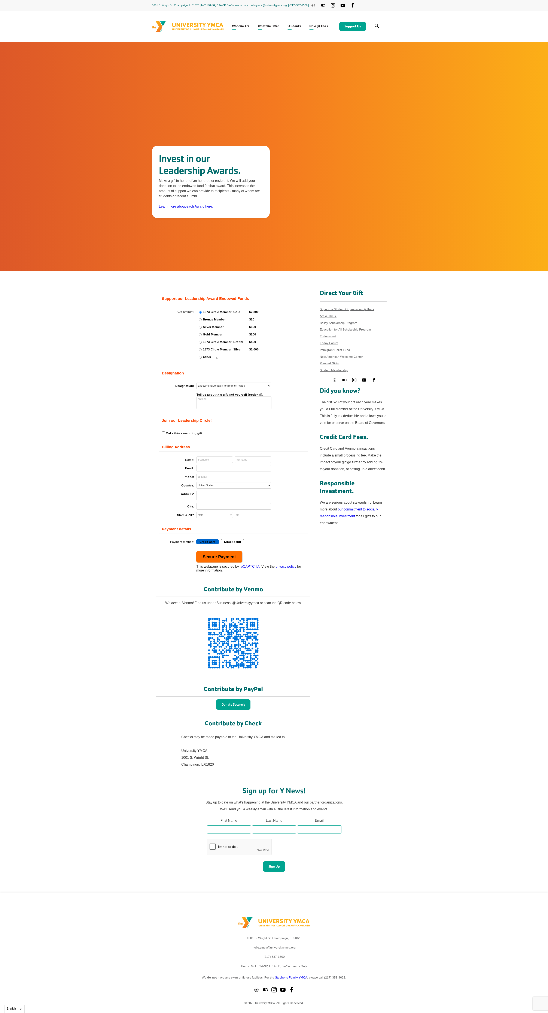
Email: (189, 468)
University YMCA (265, 1003)
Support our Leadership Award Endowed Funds (205, 298)
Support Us (352, 26)
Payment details (176, 529)
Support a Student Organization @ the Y (347, 309)
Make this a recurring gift (184, 433)
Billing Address (176, 447)
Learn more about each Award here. (186, 206)
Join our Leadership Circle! (187, 420)
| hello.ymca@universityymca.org (268, 5)
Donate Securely (233, 704)
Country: (187, 485)
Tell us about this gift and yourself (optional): (230, 394)
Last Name (274, 820)
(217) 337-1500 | (299, 5)
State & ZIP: (185, 515)
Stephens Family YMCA (291, 977)
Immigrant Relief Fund (335, 350)
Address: (187, 494)
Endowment (328, 336)
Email (319, 820)
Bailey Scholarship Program (338, 323)
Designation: (184, 386)
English (11, 1008)
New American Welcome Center (341, 356)
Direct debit (232, 541)
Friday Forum (329, 343)
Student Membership (334, 370)
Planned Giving (330, 363)
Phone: (189, 477)
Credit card (208, 541)
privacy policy (285, 566)
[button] (240, 27)
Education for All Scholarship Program (345, 329)
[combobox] (14, 1009)
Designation (173, 373)
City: (190, 506)
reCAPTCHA (250, 566)
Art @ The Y (328, 316)
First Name (228, 820)
